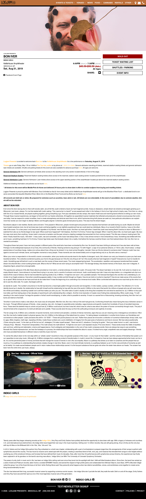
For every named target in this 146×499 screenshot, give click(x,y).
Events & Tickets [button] (65, 2)
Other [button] (128, 2)
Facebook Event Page (13, 75)
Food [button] (97, 2)
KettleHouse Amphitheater (57, 161)
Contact (120, 491)
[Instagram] (75, 490)
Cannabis (108, 2)
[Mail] (139, 2)
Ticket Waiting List (122, 61)
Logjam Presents (9, 161)
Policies (130, 491)
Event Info (123, 72)
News (90, 2)
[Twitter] (71, 490)
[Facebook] (67, 490)
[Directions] (135, 2)
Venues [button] (80, 2)
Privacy (141, 491)
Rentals (119, 2)
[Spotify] (79, 490)
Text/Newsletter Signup (73, 486)
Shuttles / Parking (122, 67)
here (80, 168)
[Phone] (143, 2)
